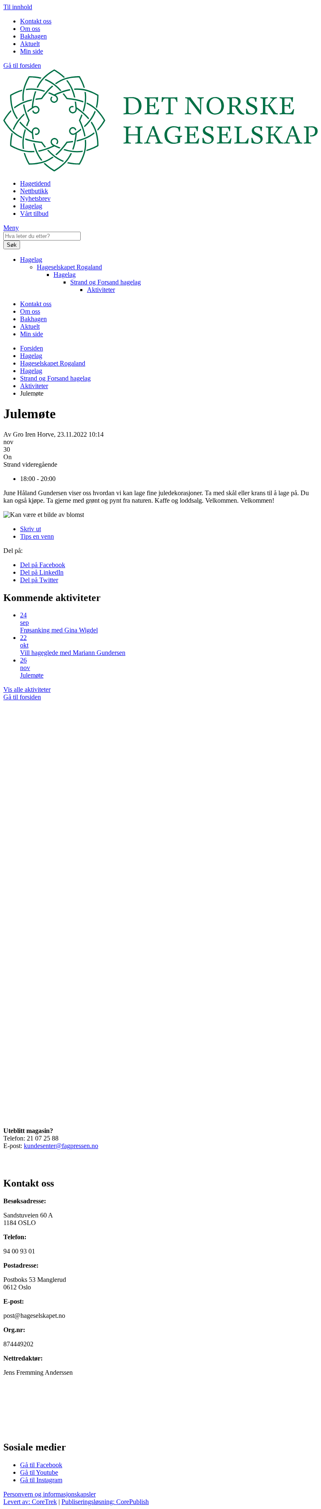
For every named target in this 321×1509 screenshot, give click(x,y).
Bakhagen (33, 36)
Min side (31, 51)
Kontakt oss (35, 21)
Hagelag (31, 206)
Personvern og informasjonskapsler (49, 1494)
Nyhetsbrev (35, 198)
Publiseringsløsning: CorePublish (105, 1501)
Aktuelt (30, 43)
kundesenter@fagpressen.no (61, 1145)
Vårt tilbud (34, 213)
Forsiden (31, 348)
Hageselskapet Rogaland (69, 267)
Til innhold (17, 6)
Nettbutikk (34, 190)
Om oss (30, 28)
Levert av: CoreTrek (30, 1501)
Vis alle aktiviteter (27, 689)
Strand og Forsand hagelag (105, 282)
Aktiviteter (101, 289)
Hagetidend (35, 183)
